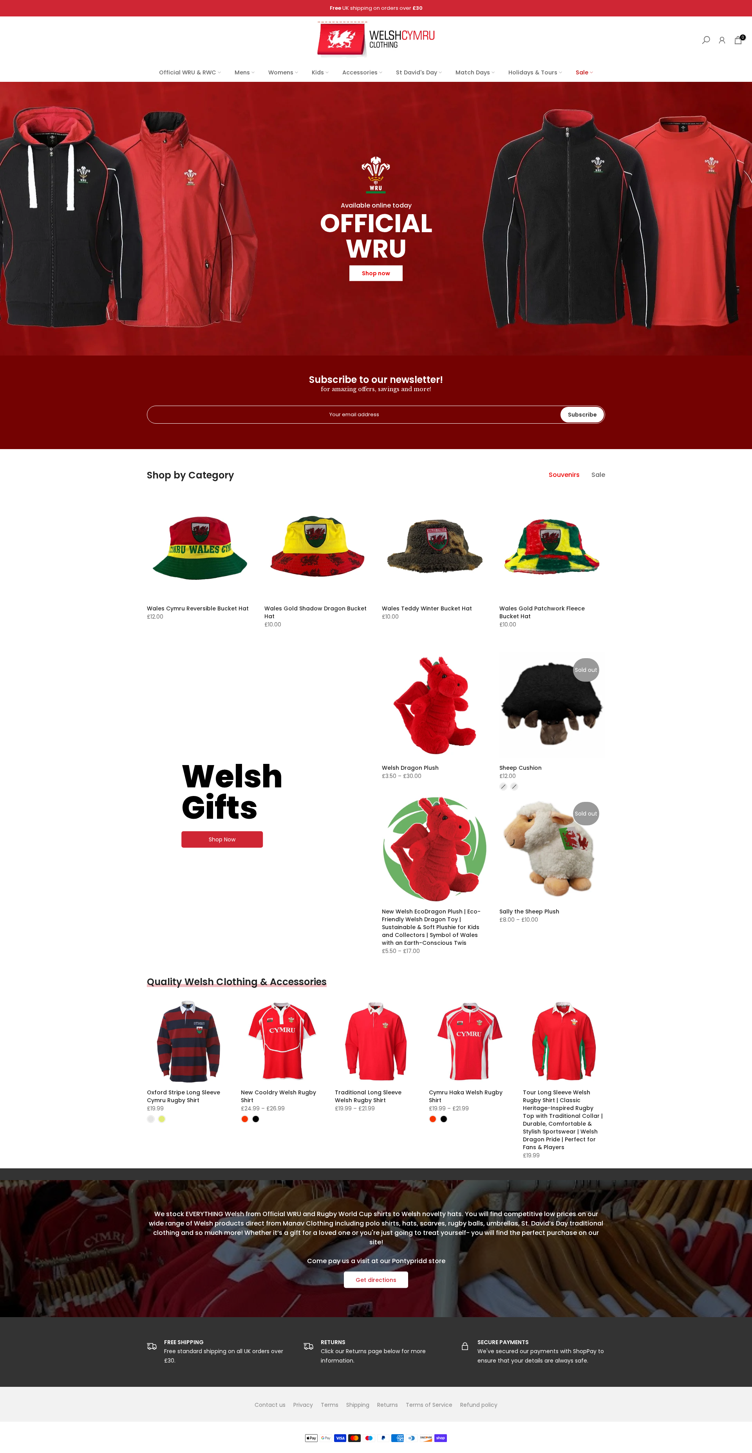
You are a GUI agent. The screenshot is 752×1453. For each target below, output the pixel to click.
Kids (318, 72)
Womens (280, 72)
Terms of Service (429, 1405)
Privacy (303, 1405)
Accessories (360, 72)
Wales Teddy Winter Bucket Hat (427, 608)
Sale (582, 72)
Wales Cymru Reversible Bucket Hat (198, 608)
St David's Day (416, 72)
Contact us (270, 1405)
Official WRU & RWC (187, 72)
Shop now (376, 273)
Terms (329, 1405)
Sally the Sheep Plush (529, 911)
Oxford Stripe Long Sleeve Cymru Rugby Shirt (183, 1096)
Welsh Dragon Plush (410, 768)
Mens (242, 72)
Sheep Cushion (520, 768)
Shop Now (222, 839)
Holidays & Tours (532, 72)
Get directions (376, 1280)
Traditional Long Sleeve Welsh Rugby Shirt (368, 1096)
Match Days (473, 72)
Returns (387, 1405)
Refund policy (478, 1405)
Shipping (357, 1405)
